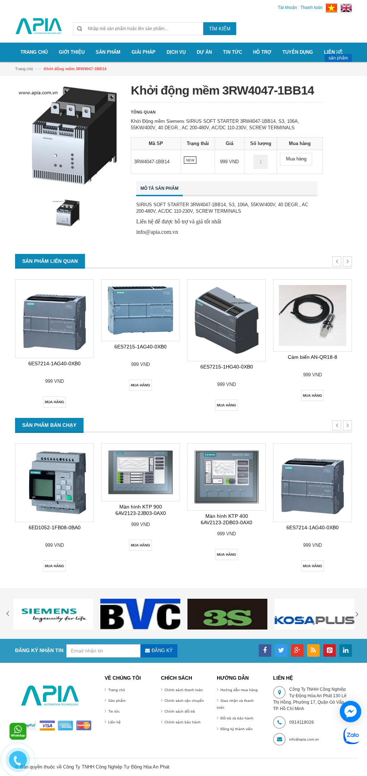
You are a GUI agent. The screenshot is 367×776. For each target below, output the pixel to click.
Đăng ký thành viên (236, 729)
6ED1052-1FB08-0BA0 (55, 527)
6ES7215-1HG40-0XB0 (226, 367)
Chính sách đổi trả (180, 711)
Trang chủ (24, 69)
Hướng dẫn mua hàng (239, 690)
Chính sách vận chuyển (184, 701)
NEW (190, 160)
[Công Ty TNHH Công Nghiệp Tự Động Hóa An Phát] (38, 29)
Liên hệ (114, 722)
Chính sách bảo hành (183, 722)
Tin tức (114, 711)
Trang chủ (116, 690)
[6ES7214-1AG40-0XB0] (54, 318)
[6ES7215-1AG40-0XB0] (140, 310)
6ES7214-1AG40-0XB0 (54, 363)
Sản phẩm (116, 701)
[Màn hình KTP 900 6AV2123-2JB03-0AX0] (140, 472)
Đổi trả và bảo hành (236, 718)
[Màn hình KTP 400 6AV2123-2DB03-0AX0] (226, 477)
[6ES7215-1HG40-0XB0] (226, 320)
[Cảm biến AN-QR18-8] (312, 315)
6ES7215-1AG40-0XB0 (140, 347)
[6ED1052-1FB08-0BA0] (54, 482)
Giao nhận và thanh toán (235, 704)
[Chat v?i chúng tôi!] (350, 711)
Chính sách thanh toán (184, 690)
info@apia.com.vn (304, 739)
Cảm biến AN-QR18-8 (312, 357)
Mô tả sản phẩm (159, 188)
